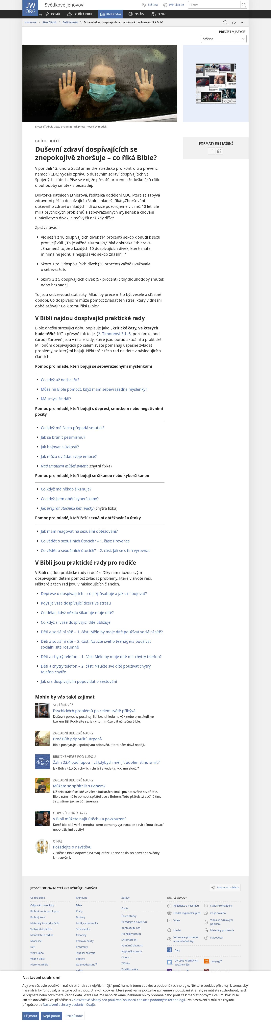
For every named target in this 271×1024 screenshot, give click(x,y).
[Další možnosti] (242, 22)
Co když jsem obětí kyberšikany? (70, 498)
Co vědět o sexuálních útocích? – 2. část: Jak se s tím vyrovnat (95, 550)
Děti (32, 947)
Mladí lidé (36, 941)
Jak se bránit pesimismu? (63, 437)
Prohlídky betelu (131, 934)
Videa (79, 970)
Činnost (126, 957)
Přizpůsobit (74, 1016)
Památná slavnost (132, 945)
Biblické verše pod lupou (44, 911)
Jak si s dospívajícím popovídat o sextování (79, 681)
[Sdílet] (233, 22)
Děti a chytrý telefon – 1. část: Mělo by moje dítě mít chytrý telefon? (101, 656)
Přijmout (30, 1016)
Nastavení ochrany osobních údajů (69, 1004)
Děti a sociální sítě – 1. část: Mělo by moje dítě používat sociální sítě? (102, 631)
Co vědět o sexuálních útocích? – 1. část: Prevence (85, 541)
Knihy (79, 911)
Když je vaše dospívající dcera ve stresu (76, 603)
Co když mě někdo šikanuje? (66, 489)
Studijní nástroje (85, 953)
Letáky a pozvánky (87, 923)
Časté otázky (128, 916)
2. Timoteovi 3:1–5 (114, 333)
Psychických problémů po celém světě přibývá (94, 710)
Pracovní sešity (85, 941)
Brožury (80, 917)
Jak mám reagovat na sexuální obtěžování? (79, 531)
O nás (124, 908)
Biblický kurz (37, 917)
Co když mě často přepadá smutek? (72, 427)
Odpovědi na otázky (42, 905)
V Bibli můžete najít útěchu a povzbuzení (89, 819)
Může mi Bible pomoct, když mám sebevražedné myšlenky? (94, 389)
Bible (79, 905)
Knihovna (30, 22)
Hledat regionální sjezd (183, 913)
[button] (80, 14)
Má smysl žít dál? (56, 398)
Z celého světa (129, 969)
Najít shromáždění (218, 906)
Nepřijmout (51, 1016)
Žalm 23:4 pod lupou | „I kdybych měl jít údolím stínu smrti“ (106, 762)
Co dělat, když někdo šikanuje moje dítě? (77, 612)
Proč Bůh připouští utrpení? (77, 739)
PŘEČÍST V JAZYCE (232, 32)
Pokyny (80, 959)
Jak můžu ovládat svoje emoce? (69, 456)
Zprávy (125, 897)
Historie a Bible (39, 964)
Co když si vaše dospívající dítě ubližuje (76, 622)
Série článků (49, 22)
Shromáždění (129, 939)
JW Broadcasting (86, 964)
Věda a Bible (37, 959)
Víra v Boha (37, 953)
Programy (82, 947)
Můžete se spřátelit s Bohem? (79, 786)
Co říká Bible (37, 897)
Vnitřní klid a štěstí (41, 929)
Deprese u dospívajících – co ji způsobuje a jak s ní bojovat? (94, 593)
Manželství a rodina (41, 935)
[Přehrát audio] (225, 22)
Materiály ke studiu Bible (44, 923)
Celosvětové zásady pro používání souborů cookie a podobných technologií (128, 1000)
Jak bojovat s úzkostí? (60, 446)
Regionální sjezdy (131, 951)
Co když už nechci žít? (60, 379)
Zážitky (125, 963)
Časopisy (81, 935)
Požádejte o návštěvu (72, 847)
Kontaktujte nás (130, 928)
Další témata (70, 22)
